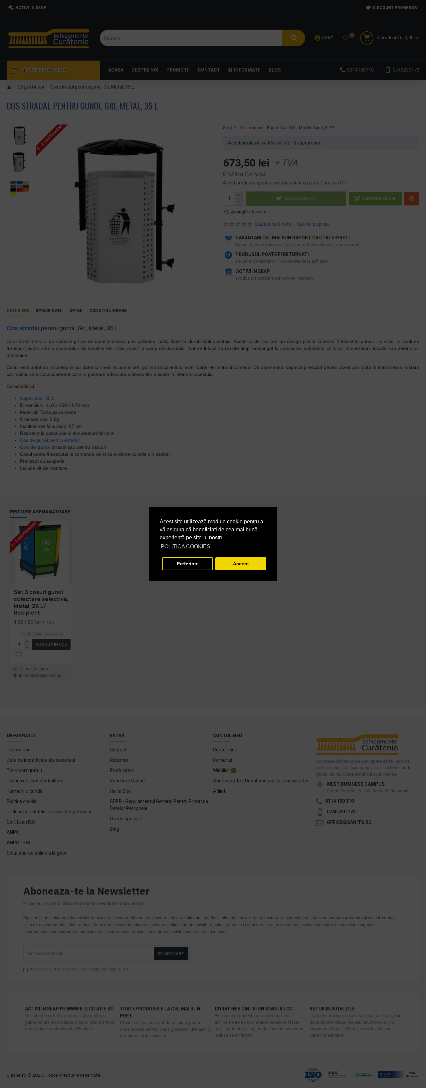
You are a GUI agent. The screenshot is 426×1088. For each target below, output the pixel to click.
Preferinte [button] (188, 563)
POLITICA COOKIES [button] (185, 546)
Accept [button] (241, 563)
